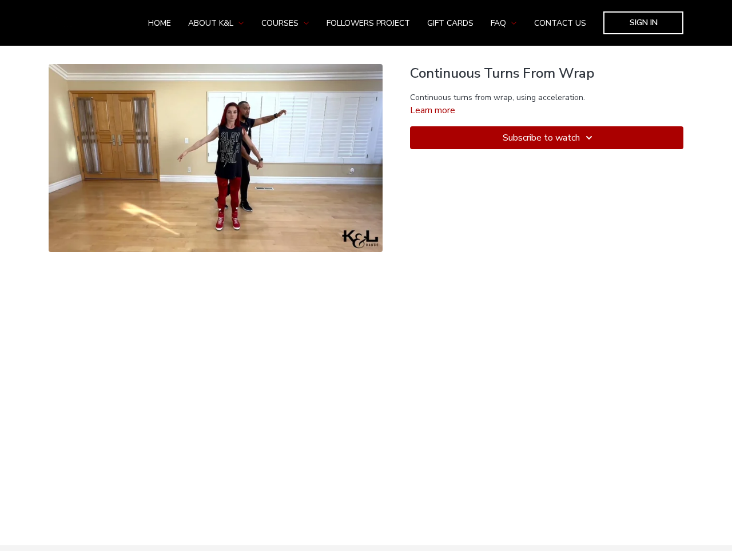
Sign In (644, 22)
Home (159, 23)
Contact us (560, 23)
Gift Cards (450, 23)
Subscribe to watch (541, 137)
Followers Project (368, 23)
